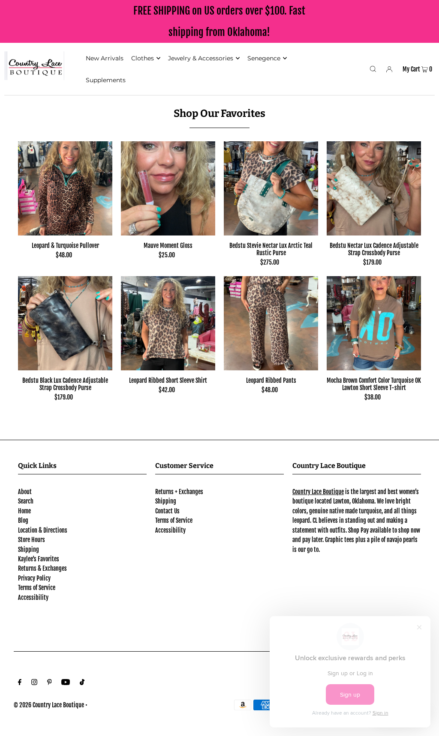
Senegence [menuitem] (263, 58)
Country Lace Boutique (318, 491)
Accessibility (33, 597)
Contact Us (167, 511)
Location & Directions (42, 530)
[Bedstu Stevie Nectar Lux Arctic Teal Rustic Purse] (271, 188)
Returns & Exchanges (42, 568)
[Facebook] (19, 683)
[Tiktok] (82, 683)
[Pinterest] (49, 683)
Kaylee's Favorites (38, 559)
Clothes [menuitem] (142, 58)
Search (25, 501)
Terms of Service (36, 587)
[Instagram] (34, 683)
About (25, 491)
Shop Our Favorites (219, 113)
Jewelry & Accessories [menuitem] (200, 58)
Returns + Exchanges (179, 491)
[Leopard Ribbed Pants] (271, 323)
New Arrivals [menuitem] (104, 58)
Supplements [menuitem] (106, 80)
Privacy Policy (34, 578)
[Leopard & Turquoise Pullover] (65, 188)
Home (24, 511)
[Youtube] (65, 683)
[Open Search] (373, 69)
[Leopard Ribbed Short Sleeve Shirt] (168, 323)
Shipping (28, 549)
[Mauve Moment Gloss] (168, 188)
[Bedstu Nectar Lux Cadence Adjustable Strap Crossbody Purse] (374, 188)
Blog (23, 520)
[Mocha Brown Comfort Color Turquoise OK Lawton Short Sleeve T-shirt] (374, 323)
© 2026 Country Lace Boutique (49, 705)
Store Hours (31, 539)
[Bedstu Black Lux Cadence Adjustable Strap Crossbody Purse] (65, 323)
